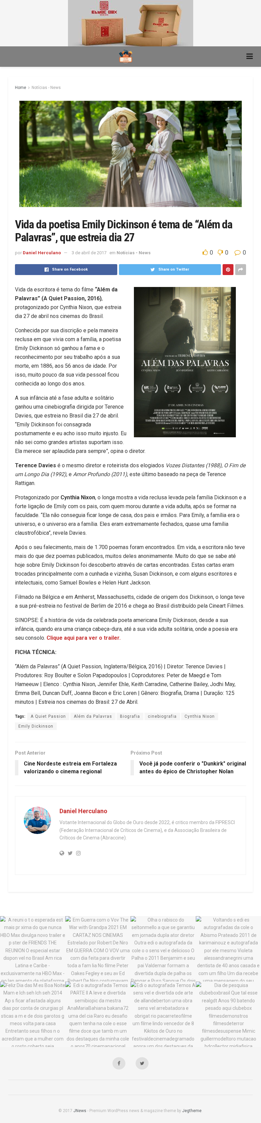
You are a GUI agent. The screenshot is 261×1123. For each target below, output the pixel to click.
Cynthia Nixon (200, 716)
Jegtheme (192, 1110)
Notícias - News (46, 87)
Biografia (130, 716)
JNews (79, 1110)
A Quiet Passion (48, 716)
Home (20, 87)
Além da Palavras (93, 716)
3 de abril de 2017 (89, 252)
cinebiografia (162, 716)
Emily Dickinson (35, 726)
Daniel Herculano (42, 252)
